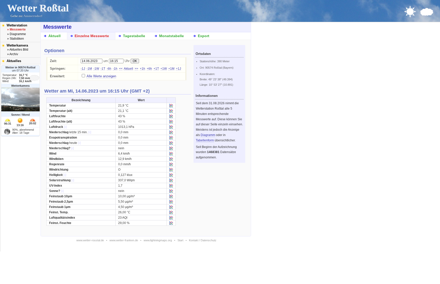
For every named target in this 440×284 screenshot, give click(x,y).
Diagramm (208, 135)
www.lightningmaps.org (158, 240)
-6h (109, 68)
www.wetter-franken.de (123, 240)
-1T (103, 68)
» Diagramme (16, 34)
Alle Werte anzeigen (101, 76)
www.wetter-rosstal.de (90, 240)
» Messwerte (16, 29)
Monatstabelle (171, 36)
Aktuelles (14, 61)
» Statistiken (15, 38)
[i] (65, 127)
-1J (83, 68)
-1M (89, 68)
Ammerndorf (32, 16)
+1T (156, 68)
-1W (96, 68)
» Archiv (12, 54)
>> (136, 68)
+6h (149, 68)
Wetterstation (17, 25)
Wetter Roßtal (38, 8)
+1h (142, 68)
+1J (178, 68)
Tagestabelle (134, 36)
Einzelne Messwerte (92, 36)
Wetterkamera (17, 45)
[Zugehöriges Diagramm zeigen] (171, 106)
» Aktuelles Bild (17, 49)
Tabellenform (205, 140)
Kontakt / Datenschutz (202, 240)
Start (180, 240)
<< (120, 68)
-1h (115, 68)
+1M (171, 68)
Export (203, 36)
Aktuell (54, 36)
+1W (163, 68)
